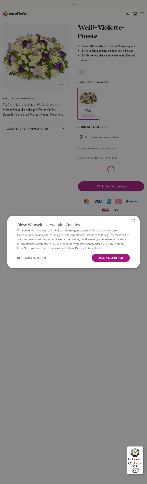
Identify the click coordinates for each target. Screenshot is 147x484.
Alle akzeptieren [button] (110, 258)
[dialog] (73, 242)
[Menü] (141, 448)
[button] (31, 258)
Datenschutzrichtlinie (88, 248)
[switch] (135, 470)
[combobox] (133, 221)
